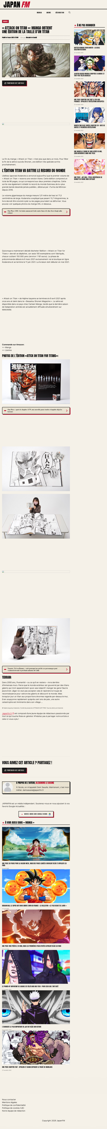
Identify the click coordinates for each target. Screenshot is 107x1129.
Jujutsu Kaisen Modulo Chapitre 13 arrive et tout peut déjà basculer (89, 74)
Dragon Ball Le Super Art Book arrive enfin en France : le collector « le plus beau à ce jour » (34, 906)
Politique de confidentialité (13, 1105)
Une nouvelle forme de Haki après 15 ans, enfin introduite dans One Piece (88, 152)
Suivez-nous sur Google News (35, 814)
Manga (39, 12)
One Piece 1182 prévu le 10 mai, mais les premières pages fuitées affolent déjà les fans (31, 946)
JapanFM (61, 1121)
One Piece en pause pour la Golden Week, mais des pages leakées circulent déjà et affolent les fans (34, 864)
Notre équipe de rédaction (13, 1111)
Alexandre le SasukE (45, 782)
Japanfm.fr (7, 713)
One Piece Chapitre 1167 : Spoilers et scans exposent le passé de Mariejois (27, 1067)
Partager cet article (15, 83)
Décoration (60, 12)
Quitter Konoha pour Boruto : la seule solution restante (87, 49)
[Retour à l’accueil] (17, 4)
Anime (48, 12)
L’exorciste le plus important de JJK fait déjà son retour (21, 1027)
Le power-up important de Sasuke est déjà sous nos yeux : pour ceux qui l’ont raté (30, 986)
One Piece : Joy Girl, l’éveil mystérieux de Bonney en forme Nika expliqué (88, 178)
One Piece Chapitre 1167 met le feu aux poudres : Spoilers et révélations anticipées (89, 100)
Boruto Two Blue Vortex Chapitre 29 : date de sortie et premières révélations (89, 126)
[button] (69, 12)
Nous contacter (9, 1099)
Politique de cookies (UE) (13, 1108)
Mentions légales (9, 1102)
